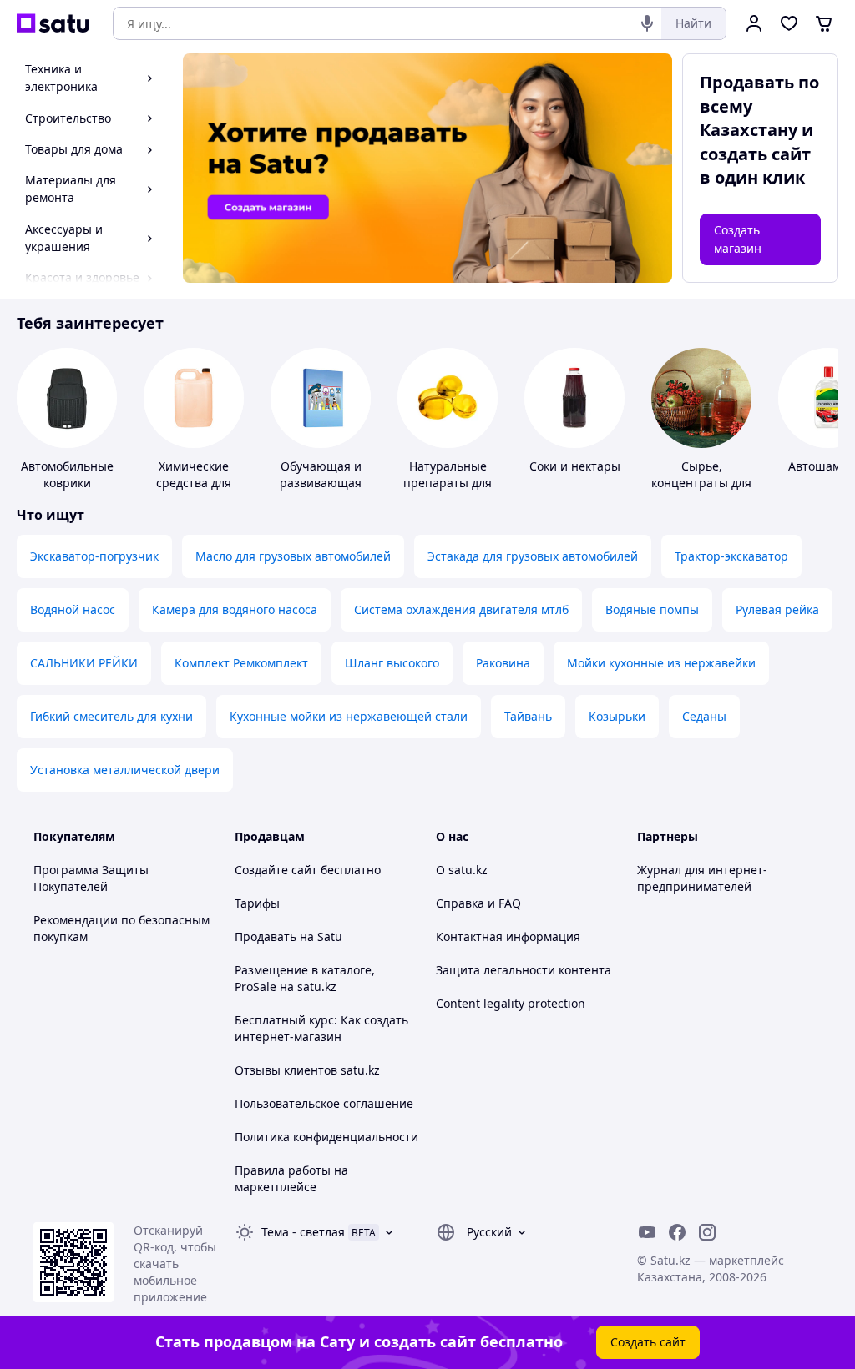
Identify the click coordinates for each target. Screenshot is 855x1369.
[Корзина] (824, 23)
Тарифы (257, 903)
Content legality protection (510, 1003)
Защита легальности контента (523, 970)
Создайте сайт (276, 870)
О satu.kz (462, 870)
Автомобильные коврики (67, 474)
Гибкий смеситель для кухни (111, 716)
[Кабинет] (754, 23)
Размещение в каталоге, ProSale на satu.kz (305, 978)
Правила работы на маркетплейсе (291, 1178)
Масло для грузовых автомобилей (293, 556)
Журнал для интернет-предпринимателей (702, 878)
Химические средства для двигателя (193, 482)
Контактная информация (508, 936)
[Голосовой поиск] (647, 23)
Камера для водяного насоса (234, 609)
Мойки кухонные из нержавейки (661, 663)
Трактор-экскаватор (731, 556)
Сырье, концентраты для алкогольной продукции (701, 491)
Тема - (303, 1232)
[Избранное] (789, 23)
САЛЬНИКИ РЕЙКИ (84, 663)
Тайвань (528, 716)
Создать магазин (737, 239)
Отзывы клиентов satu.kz (307, 1070)
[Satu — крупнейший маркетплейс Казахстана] (53, 23)
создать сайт (755, 154)
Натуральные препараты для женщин (447, 482)
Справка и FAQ (478, 903)
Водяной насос (72, 609)
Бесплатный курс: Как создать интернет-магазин (321, 1028)
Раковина (503, 663)
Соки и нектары (574, 466)
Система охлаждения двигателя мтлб (461, 609)
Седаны (704, 716)
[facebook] (677, 1232)
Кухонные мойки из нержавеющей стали (349, 716)
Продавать (265, 936)
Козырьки (617, 716)
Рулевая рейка (777, 609)
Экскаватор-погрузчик (94, 556)
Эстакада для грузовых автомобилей (533, 556)
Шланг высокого (392, 663)
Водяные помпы (652, 609)
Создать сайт (648, 1342)
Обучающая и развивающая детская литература (321, 491)
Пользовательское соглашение (324, 1103)
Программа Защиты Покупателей (91, 878)
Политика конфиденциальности (326, 1137)
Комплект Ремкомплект (241, 663)
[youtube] (647, 1232)
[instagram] (707, 1232)
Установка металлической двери (125, 770)
